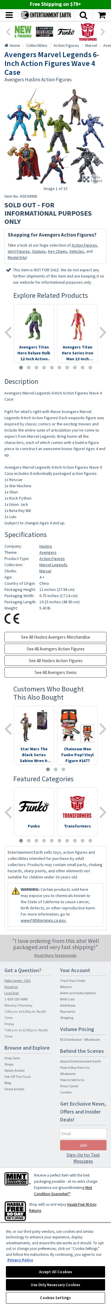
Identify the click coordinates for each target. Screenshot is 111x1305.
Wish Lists (67, 999)
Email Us (11, 986)
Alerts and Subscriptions (78, 993)
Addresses (67, 1005)
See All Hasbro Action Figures (56, 660)
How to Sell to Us (72, 1080)
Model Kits (17, 257)
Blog (7, 1083)
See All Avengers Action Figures (56, 649)
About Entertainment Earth (80, 1061)
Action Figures (84, 245)
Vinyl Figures (19, 251)
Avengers (48, 552)
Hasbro (45, 546)
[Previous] (8, 31)
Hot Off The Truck (17, 1076)
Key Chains (57, 251)
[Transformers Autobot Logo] (87, 31)
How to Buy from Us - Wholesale (75, 1070)
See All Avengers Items (56, 672)
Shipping (66, 1017)
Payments (67, 1011)
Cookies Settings (55, 1297)
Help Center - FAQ (17, 980)
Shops (8, 1064)
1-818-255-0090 (16, 999)
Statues (39, 251)
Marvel (45, 571)
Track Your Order (72, 980)
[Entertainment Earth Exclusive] (44, 31)
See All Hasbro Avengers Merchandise (55, 637)
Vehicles (76, 251)
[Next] (103, 31)
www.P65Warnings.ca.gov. (44, 920)
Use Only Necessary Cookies (55, 1284)
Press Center (69, 1086)
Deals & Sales (14, 1089)
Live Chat (11, 993)
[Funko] (66, 31)
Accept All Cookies (55, 1271)
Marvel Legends (53, 564)
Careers (66, 1092)
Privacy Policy (20, 1260)
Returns (66, 986)
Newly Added (14, 1070)
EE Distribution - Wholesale (80, 1039)
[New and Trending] (23, 31)
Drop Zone (12, 1058)
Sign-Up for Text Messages (83, 1158)
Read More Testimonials (55, 955)
